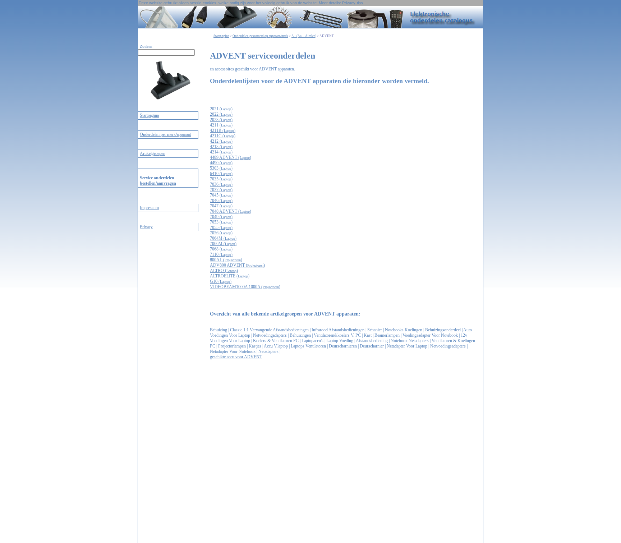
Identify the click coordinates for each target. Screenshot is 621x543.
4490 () (221, 162)
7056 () (221, 232)
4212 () (221, 141)
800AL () (226, 259)
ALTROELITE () (229, 276)
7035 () (221, 178)
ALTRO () (224, 270)
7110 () (221, 254)
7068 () (221, 249)
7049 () (221, 216)
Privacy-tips (352, 3)
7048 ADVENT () (230, 211)
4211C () (222, 135)
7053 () (221, 222)
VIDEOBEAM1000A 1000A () (245, 286)
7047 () (221, 205)
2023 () (221, 119)
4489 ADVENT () (230, 157)
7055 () (221, 227)
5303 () (221, 168)
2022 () (221, 114)
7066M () (223, 243)
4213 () (221, 146)
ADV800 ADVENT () (237, 265)
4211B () (222, 130)
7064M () (223, 238)
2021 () (221, 108)
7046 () (221, 200)
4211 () (221, 125)
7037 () (221, 189)
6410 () (221, 173)
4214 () (221, 152)
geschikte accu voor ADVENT (236, 356)
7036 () (221, 184)
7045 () (221, 195)
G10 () (220, 281)
